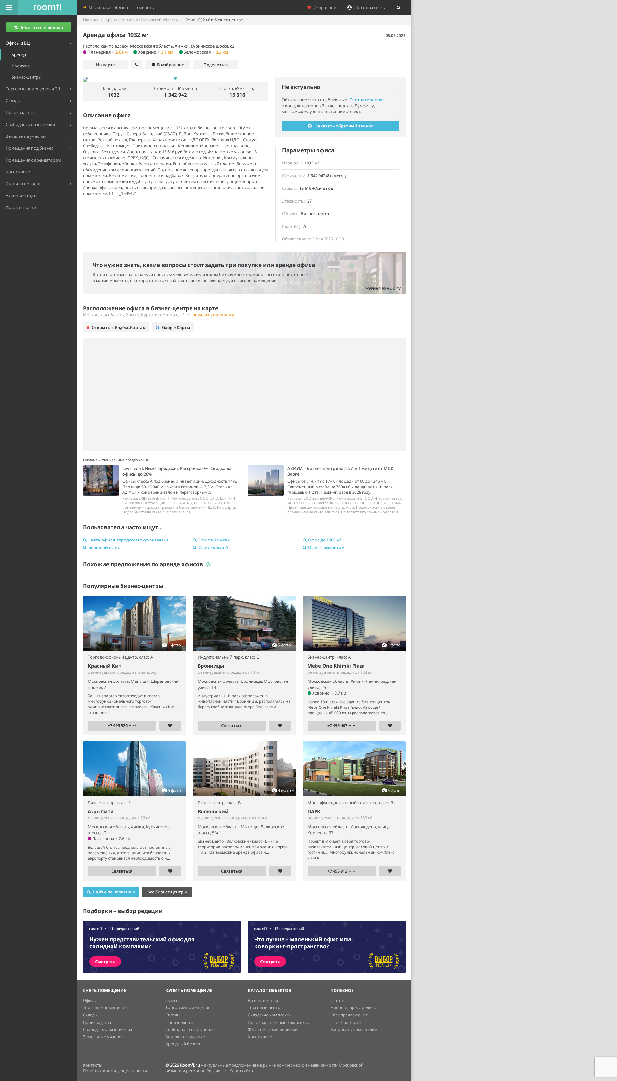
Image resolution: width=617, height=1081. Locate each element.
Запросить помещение (353, 1029)
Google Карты (176, 327)
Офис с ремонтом (326, 547)
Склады (90, 1015)
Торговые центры (265, 1007)
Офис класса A (213, 547)
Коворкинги (260, 1037)
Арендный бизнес (183, 1044)
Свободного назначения (107, 1029)
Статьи (337, 1000)
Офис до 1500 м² (324, 540)
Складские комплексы (270, 1015)
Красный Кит (104, 666)
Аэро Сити (101, 811)
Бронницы (211, 666)
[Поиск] (398, 7)
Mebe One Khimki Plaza (336, 666)
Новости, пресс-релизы (353, 1007)
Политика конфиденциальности (115, 1071)
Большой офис (104, 547)
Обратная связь (368, 7)
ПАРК (314, 811)
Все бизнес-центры (167, 892)
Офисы (90, 1000)
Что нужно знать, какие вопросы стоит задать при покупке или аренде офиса (204, 264)
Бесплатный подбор (42, 27)
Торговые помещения (105, 1007)
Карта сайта (241, 1071)
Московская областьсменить (120, 7)
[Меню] (9, 7)
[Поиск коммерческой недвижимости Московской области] (47, 7)
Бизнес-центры (263, 1000)
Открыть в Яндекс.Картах (118, 327)
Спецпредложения (349, 1015)
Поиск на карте (345, 1022)
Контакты (92, 1065)
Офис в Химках (214, 540)
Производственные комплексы (279, 1022)
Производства (97, 1022)
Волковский (213, 811)
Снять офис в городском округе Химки (128, 540)
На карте (105, 64)
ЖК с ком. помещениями (273, 1029)
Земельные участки (103, 1037)
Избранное (323, 7)
